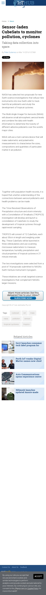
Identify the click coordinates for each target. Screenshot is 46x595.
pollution (16, 318)
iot (25, 313)
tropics (26, 324)
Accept (38, 576)
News (12, 21)
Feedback (23, 567)
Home (4, 21)
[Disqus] (23, 434)
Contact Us (6, 567)
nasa (6, 318)
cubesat (15, 313)
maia (32, 313)
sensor (27, 318)
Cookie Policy (32, 588)
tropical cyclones (11, 324)
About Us (15, 567)
